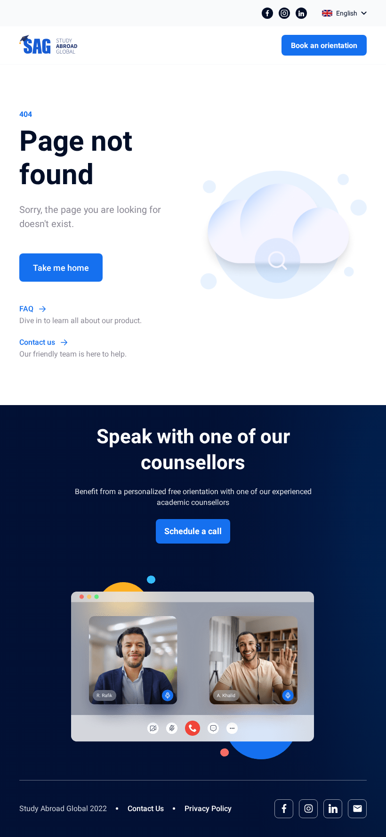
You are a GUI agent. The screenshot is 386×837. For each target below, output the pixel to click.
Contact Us (146, 808)
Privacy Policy (208, 808)
